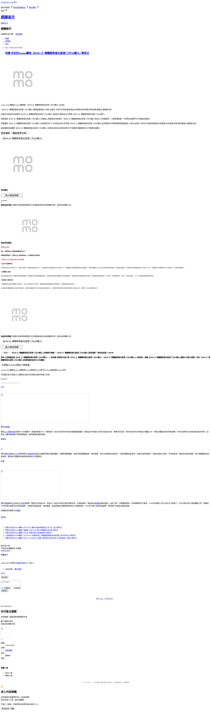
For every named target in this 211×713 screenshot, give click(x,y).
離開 (12, 708)
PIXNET (89, 682)
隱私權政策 (117, 682)
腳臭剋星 (11, 432)
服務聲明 (126, 682)
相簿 (7, 38)
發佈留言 (4, 591)
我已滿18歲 (5, 708)
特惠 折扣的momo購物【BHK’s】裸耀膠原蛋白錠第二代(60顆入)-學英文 (47, 53)
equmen (16, 454)
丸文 (13, 503)
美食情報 (18, 34)
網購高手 (8, 17)
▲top (3, 573)
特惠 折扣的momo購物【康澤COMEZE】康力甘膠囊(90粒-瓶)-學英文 (31, 530)
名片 (7, 44)
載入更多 (4, 577)
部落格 (8, 41)
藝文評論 (18, 569)
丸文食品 (22, 503)
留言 (23, 563)
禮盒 (18, 510)
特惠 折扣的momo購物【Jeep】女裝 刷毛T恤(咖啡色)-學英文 (28, 533)
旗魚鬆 (97, 503)
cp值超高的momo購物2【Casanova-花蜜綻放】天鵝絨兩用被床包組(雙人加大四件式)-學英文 (40, 535)
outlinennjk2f (5, 550)
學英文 (3, 517)
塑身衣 (3, 439)
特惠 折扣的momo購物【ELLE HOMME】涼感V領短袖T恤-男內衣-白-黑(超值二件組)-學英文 (41, 538)
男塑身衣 (31, 454)
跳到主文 (4, 23)
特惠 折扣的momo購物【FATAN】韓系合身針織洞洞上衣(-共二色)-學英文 (33, 527)
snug (2, 387)
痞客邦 (19, 563)
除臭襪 (7, 427)
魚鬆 (2, 461)
